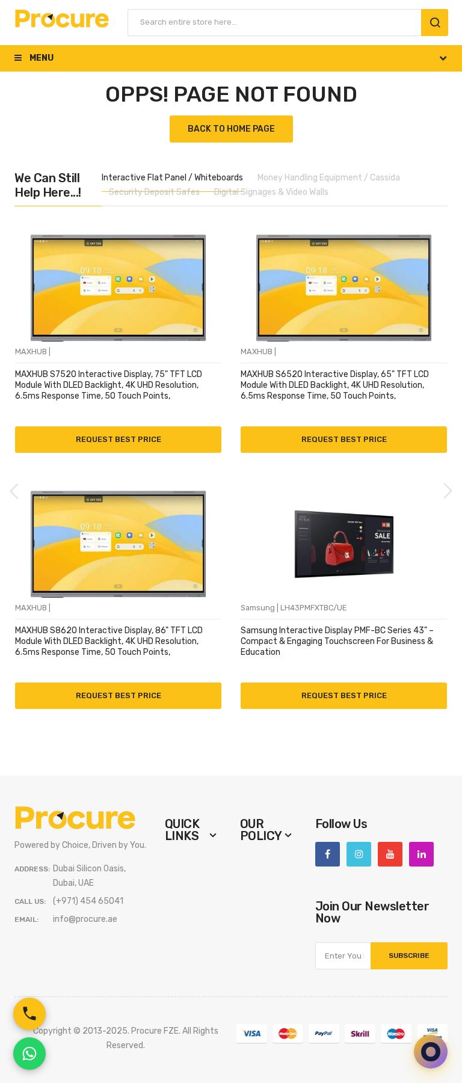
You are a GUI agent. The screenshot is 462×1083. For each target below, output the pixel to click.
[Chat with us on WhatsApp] (29, 1053)
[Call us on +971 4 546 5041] (29, 1014)
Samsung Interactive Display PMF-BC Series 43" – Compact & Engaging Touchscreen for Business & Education (337, 641)
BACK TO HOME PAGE (231, 129)
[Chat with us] (431, 1052)
